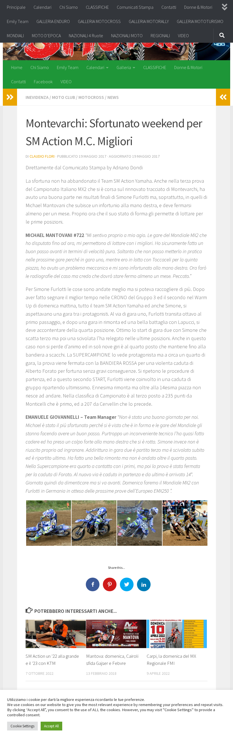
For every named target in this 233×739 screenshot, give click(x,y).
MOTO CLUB (63, 97)
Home (16, 67)
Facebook (43, 81)
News (113, 97)
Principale (16, 7)
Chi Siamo (68, 7)
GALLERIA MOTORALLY (149, 21)
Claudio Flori (42, 156)
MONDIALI (15, 35)
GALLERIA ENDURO (53, 21)
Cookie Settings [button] (22, 726)
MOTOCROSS (91, 97)
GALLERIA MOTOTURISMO (200, 21)
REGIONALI (160, 35)
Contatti (168, 7)
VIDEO (183, 35)
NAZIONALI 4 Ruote (86, 35)
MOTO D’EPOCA (46, 35)
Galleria (123, 67)
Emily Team (17, 21)
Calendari (42, 7)
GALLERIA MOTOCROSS (99, 21)
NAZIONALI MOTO (127, 35)
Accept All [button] (51, 726)
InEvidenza (37, 97)
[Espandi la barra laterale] (10, 97)
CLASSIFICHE (97, 7)
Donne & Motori (198, 7)
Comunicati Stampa (135, 7)
